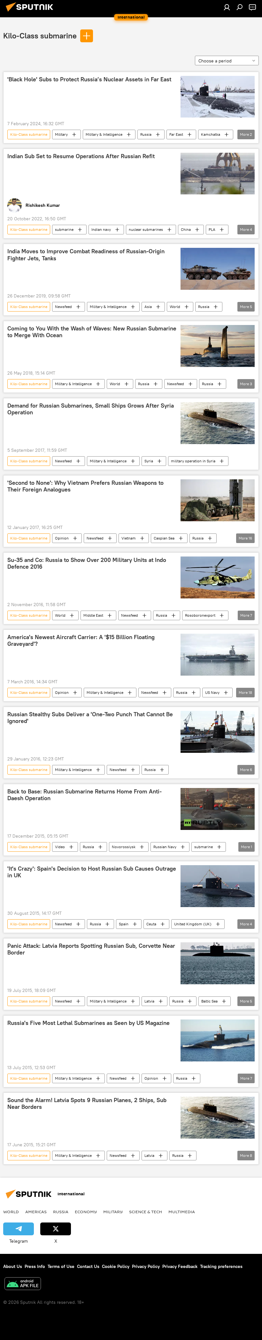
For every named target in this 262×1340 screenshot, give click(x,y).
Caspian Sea (164, 538)
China (186, 229)
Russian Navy (164, 846)
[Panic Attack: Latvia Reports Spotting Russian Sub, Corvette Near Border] (218, 963)
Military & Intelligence (104, 134)
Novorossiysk (123, 846)
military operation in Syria (193, 461)
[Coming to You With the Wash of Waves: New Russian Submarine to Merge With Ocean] (218, 346)
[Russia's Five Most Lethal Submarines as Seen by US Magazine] (218, 1040)
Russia (145, 134)
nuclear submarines (146, 229)
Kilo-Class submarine (40, 35)
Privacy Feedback (179, 1266)
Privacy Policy (146, 1266)
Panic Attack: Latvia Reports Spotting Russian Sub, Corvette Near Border (91, 949)
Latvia (149, 1001)
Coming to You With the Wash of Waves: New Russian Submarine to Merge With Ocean (91, 332)
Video (60, 846)
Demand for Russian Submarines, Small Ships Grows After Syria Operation (90, 409)
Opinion (62, 538)
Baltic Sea (209, 1001)
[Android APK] (22, 1284)
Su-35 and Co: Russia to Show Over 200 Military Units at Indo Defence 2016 (86, 563)
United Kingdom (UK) (193, 924)
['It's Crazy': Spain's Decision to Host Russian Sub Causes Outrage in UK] (218, 886)
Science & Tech (145, 1211)
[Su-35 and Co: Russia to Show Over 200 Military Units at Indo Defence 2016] (218, 577)
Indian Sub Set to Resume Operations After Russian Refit (81, 156)
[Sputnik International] (31, 12)
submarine (64, 229)
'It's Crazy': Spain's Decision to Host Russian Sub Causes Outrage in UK (91, 872)
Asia (148, 306)
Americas (36, 1211)
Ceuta (151, 924)
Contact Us (88, 1266)
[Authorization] (226, 7)
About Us (12, 1266)
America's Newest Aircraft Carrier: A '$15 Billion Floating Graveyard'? (81, 641)
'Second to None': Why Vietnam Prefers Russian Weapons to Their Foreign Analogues (85, 486)
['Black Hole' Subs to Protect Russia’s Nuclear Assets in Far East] (218, 97)
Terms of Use (61, 1266)
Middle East (93, 615)
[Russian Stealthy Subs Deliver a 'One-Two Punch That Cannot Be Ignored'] (218, 732)
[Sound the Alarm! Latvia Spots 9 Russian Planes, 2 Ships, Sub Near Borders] (218, 1118)
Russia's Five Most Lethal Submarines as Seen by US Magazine (88, 1023)
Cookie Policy (115, 1266)
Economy (86, 1211)
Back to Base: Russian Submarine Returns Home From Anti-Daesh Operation (84, 795)
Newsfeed (63, 306)
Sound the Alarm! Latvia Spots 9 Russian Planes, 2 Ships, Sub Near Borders (86, 1104)
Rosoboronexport (200, 615)
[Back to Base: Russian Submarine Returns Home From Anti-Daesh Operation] (218, 809)
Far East (176, 134)
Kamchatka (210, 134)
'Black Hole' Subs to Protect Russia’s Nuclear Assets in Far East (89, 79)
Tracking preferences (221, 1266)
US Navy (212, 692)
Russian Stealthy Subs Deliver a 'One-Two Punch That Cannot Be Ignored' (90, 718)
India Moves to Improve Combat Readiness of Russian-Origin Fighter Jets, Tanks (86, 255)
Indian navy (101, 229)
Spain (123, 924)
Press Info (35, 1266)
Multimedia (181, 1211)
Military (61, 134)
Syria (148, 461)
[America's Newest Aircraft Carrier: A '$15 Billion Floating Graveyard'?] (218, 655)
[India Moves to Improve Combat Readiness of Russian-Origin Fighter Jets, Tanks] (218, 268)
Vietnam (128, 538)
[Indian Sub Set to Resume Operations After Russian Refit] (218, 173)
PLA (212, 229)
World (175, 306)
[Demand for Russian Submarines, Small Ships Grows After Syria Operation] (218, 423)
